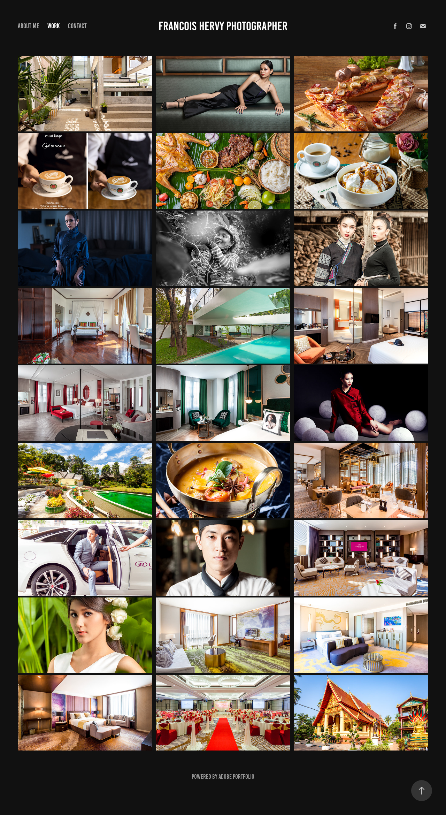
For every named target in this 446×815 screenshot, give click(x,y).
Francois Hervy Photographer (223, 26)
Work (53, 26)
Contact (77, 26)
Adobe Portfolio (236, 776)
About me (28, 26)
